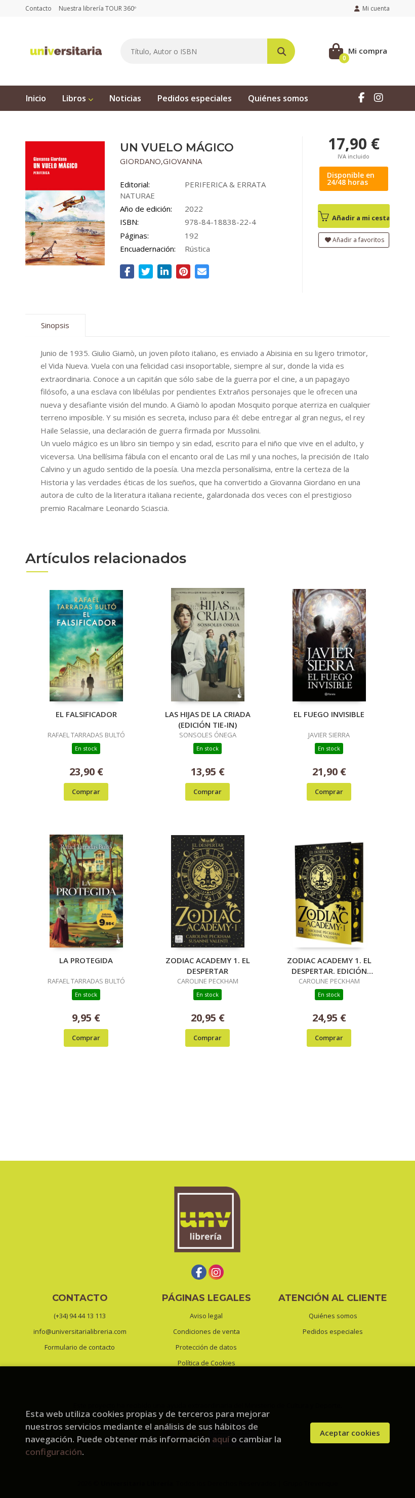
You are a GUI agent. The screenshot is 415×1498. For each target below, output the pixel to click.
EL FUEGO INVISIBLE (329, 714)
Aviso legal (206, 1315)
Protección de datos (206, 1347)
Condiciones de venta (206, 1331)
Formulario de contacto (80, 1347)
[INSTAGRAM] (378, 97)
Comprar (86, 791)
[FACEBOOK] (361, 97)
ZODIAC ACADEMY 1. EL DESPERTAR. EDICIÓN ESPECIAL (329, 965)
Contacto (38, 8)
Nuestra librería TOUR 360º (97, 8)
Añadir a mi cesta (360, 217)
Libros (75, 98)
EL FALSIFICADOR (86, 714)
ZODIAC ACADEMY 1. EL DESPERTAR (207, 965)
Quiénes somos (333, 1315)
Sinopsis (55, 325)
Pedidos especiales (333, 1331)
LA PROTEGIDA (86, 960)
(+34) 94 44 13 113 (80, 1315)
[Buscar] (281, 51)
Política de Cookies (206, 1362)
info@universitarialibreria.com (80, 1331)
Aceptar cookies (350, 1433)
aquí (220, 1439)
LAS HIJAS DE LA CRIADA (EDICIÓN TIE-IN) (208, 719)
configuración (53, 1451)
